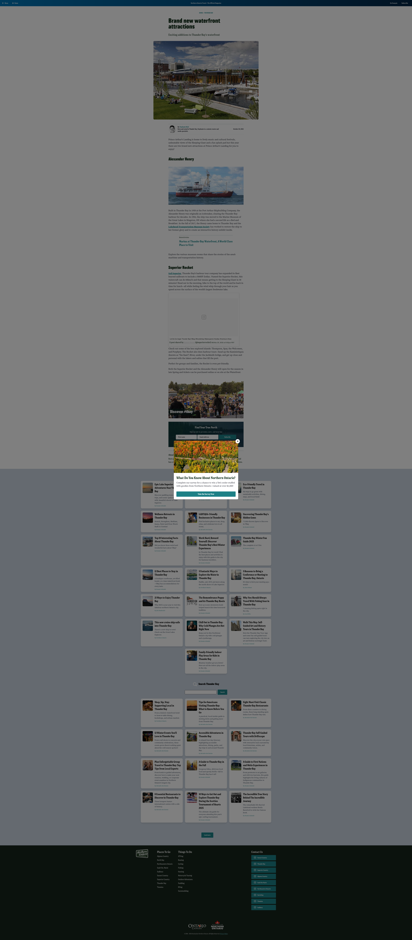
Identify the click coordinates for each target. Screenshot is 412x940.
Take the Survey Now (206, 494)
